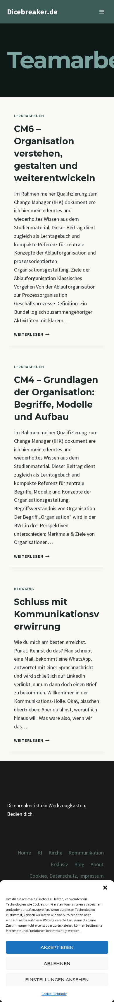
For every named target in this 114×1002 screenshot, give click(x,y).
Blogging (24, 589)
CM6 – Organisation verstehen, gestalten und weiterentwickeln (54, 153)
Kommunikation (86, 852)
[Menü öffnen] (101, 11)
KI (39, 852)
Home (24, 852)
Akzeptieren (57, 947)
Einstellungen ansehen (57, 979)
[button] (105, 888)
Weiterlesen (32, 334)
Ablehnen (57, 963)
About (97, 864)
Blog (79, 864)
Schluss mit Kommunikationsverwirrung (56, 614)
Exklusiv (59, 864)
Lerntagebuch (29, 116)
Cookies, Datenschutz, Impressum (67, 875)
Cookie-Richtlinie (54, 993)
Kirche (55, 852)
